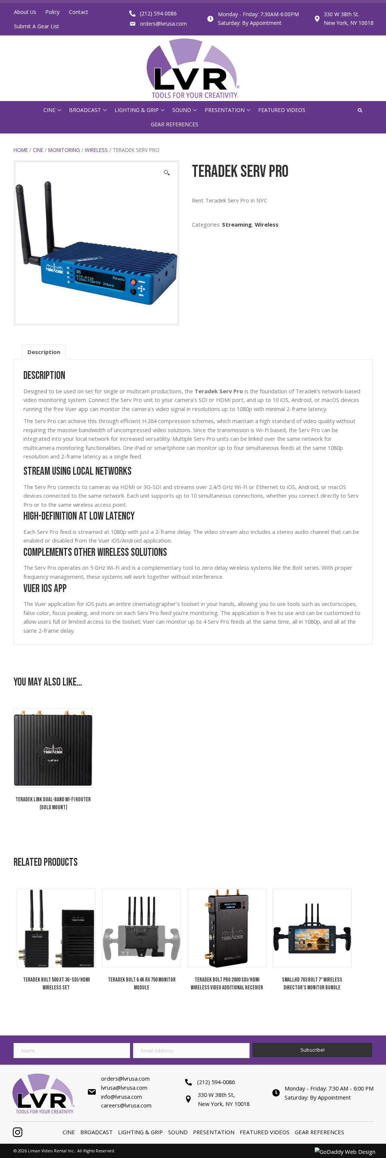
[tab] (43, 352)
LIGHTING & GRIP (140, 1132)
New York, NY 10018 (349, 22)
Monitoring (64, 149)
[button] (59, 109)
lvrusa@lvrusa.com (124, 1087)
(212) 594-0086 (158, 13)
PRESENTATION (213, 1132)
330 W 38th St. (341, 14)
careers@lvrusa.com (126, 1105)
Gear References (319, 1132)
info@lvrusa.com (121, 1096)
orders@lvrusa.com (163, 23)
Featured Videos (265, 1132)
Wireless (96, 149)
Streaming (237, 224)
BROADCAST (96, 1132)
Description (44, 352)
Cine (38, 149)
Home (21, 149)
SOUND (178, 1132)
